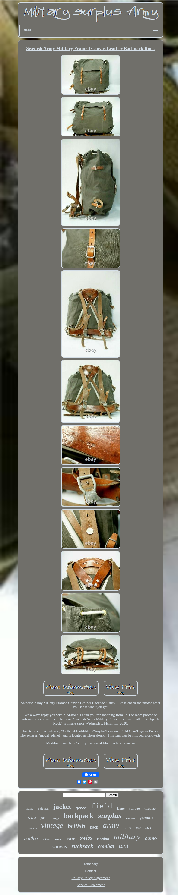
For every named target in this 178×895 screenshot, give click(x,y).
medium (33, 828)
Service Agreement (91, 885)
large (121, 808)
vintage (52, 825)
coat (47, 839)
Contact (90, 871)
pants (44, 818)
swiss (86, 837)
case (138, 827)
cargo (56, 818)
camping (150, 808)
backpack (78, 816)
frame (29, 808)
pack (94, 827)
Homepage (91, 864)
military (127, 836)
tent (124, 845)
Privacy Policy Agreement (90, 878)
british (76, 825)
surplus (109, 815)
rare (71, 838)
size (148, 827)
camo (151, 838)
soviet (59, 839)
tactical (32, 818)
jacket (62, 806)
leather (31, 837)
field (101, 806)
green (81, 807)
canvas (59, 846)
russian (103, 839)
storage (134, 808)
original (43, 808)
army (111, 825)
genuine (146, 817)
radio (127, 827)
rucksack (82, 846)
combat (106, 846)
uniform (130, 818)
